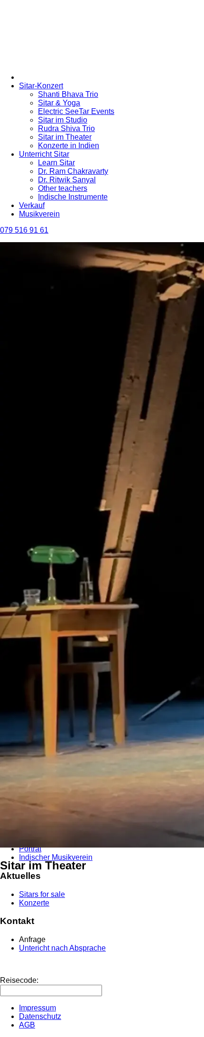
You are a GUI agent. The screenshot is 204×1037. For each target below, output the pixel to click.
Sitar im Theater (65, 137)
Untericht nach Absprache (62, 948)
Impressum (37, 1008)
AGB (27, 1025)
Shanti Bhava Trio (68, 94)
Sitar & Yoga (59, 103)
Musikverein (39, 214)
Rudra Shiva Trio (66, 128)
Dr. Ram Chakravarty (73, 171)
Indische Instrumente (73, 197)
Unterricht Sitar (44, 154)
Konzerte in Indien (68, 145)
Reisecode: (19, 980)
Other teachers (62, 188)
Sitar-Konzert (41, 86)
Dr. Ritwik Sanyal (67, 180)
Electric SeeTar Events (76, 111)
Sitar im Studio (62, 120)
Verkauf (32, 205)
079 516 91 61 (24, 230)
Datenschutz (40, 1016)
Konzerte (34, 903)
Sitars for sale (42, 894)
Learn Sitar (56, 163)
